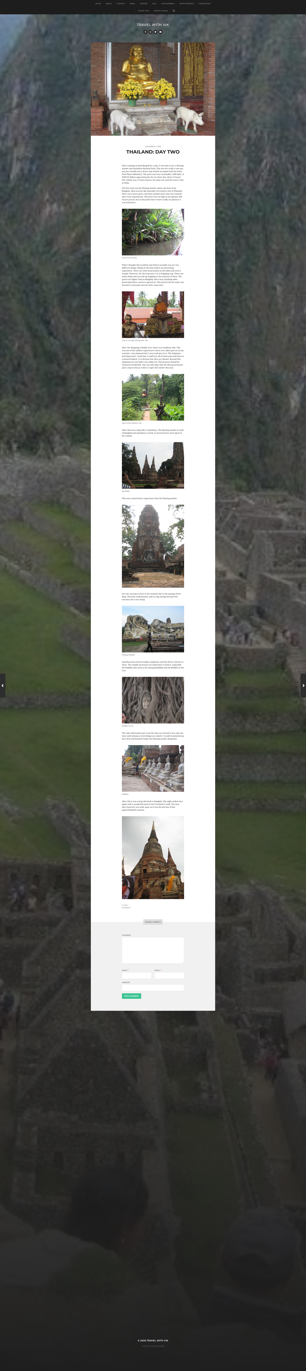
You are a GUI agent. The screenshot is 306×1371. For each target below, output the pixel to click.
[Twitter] (155, 32)
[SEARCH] (174, 11)
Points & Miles (161, 11)
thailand (126, 908)
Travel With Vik (153, 25)
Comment (126, 935)
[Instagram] (150, 32)
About (109, 4)
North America (186, 4)
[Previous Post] (2, 686)
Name (125, 970)
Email (158, 970)
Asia (154, 4)
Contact (121, 4)
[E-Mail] (160, 32)
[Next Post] (303, 686)
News (132, 4)
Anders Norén (157, 1346)
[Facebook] (145, 32)
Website (126, 982)
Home (98, 4)
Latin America (168, 4)
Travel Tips (143, 11)
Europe (143, 4)
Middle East (205, 4)
